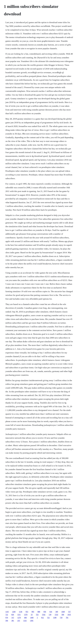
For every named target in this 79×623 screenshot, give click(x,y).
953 (27, 612)
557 (69, 612)
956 (45, 612)
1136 (20, 612)
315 (12, 617)
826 (12, 614)
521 (48, 617)
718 (61, 617)
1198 (54, 617)
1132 (25, 620)
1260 (13, 612)
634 (50, 612)
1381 (31, 620)
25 (32, 614)
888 (39, 612)
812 (42, 617)
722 (6, 614)
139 (50, 614)
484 (25, 617)
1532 (56, 614)
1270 (19, 617)
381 (12, 620)
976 (6, 617)
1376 (25, 614)
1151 (19, 614)
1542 (43, 614)
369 (56, 612)
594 (6, 620)
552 (37, 614)
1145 (7, 612)
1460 (31, 617)
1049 (63, 612)
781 (67, 617)
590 (63, 614)
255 (18, 620)
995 (33, 612)
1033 (69, 614)
